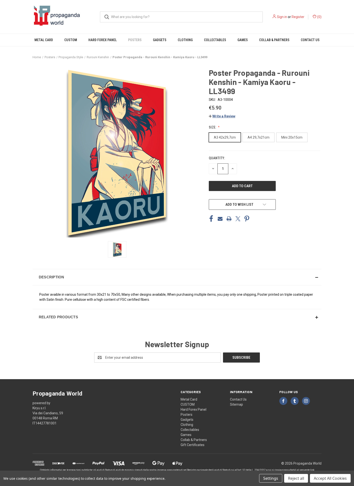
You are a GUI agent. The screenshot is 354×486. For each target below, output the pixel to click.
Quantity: (217, 158)
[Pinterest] (246, 218)
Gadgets (159, 40)
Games (242, 40)
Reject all (296, 478)
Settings (270, 478)
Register (298, 17)
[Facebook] (211, 218)
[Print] (229, 218)
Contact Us (310, 40)
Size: (213, 127)
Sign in (282, 17)
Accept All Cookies (330, 478)
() (318, 17)
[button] (222, 116)
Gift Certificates (192, 445)
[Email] (220, 218)
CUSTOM (70, 40)
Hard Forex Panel (102, 40)
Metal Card (43, 40)
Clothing (185, 40)
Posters (135, 40)
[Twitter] (238, 218)
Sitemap (236, 404)
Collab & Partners (274, 40)
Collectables (215, 40)
